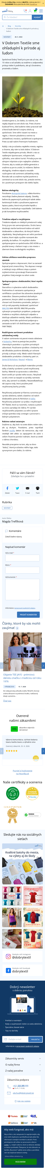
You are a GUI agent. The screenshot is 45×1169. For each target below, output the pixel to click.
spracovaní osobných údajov (25, 608)
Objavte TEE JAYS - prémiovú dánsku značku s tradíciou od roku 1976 (22, 678)
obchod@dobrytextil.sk (23, 1093)
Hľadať (37, 17)
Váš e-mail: (9, 553)
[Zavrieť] (43, 3)
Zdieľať (7, 493)
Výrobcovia (9, 687)
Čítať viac (7, 701)
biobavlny (7, 341)
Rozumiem (20, 1162)
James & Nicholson (10, 359)
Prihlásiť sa (35, 1039)
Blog (9, 26)
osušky (12, 430)
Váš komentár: (11, 577)
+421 (20, 1085)
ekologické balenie (19, 193)
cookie (6, 1145)
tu (22, 1156)
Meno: (8, 565)
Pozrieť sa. (33, 4)
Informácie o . (20, 608)
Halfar (32, 398)
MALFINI (5, 308)
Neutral (22, 359)
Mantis (30, 359)
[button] (43, 665)
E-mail (27, 493)
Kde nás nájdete (23, 1101)
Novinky (18, 26)
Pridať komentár (28, 614)
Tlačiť (37, 493)
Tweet (17, 493)
